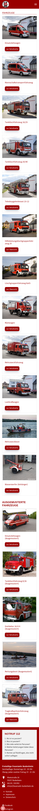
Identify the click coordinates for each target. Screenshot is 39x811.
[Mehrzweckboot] (19, 426)
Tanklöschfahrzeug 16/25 (16, 122)
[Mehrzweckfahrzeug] (19, 347)
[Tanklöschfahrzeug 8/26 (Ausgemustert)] (19, 564)
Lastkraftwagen (12, 402)
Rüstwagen (10, 322)
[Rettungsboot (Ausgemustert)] (19, 654)
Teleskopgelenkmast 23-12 (17, 201)
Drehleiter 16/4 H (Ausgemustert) (12, 627)
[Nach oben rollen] (34, 806)
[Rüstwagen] (19, 307)
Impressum (10, 794)
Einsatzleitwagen (12, 43)
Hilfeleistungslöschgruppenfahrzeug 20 (19, 242)
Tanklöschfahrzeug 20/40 (16, 161)
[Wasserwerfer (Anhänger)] (19, 467)
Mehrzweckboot (12, 441)
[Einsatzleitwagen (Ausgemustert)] (19, 520)
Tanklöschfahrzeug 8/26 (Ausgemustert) (16, 582)
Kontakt (9, 791)
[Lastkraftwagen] (19, 386)
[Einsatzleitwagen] (19, 27)
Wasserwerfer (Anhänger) (16, 484)
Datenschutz (11, 797)
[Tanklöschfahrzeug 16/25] (19, 106)
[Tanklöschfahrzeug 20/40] (19, 146)
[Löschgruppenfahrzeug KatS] (19, 267)
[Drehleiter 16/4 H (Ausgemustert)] (19, 609)
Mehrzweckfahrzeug (14, 362)
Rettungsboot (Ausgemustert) (18, 671)
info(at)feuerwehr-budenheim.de (20, 786)
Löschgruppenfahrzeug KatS (17, 283)
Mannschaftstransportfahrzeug (19, 82)
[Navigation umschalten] (35, 4)
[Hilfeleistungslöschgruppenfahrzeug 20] (19, 225)
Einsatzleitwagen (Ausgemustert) (12, 537)
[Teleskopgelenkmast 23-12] (19, 186)
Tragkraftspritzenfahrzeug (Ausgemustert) (16, 712)
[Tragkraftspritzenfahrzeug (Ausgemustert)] (19, 695)
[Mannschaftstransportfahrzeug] (19, 67)
